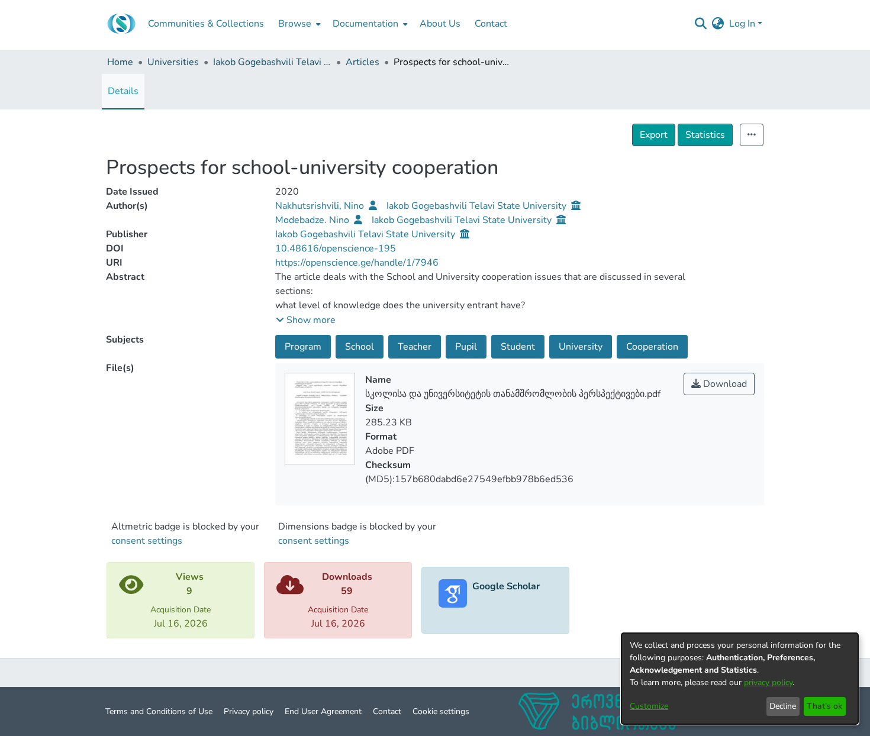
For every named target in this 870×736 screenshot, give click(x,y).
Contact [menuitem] (491, 23)
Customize (649, 706)
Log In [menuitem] (742, 23)
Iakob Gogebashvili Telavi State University (272, 62)
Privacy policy (248, 711)
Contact (387, 711)
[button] (305, 320)
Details (123, 91)
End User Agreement (323, 711)
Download (724, 383)
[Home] (121, 23)
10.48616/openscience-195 (335, 248)
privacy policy (768, 682)
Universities (173, 62)
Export (654, 134)
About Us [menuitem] (440, 23)
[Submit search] (701, 24)
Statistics (705, 134)
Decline (782, 706)
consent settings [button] (146, 540)
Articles (362, 62)
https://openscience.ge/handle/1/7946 (357, 262)
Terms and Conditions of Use (158, 711)
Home (120, 62)
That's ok (824, 706)
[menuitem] (298, 23)
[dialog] (739, 678)
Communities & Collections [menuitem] (206, 23)
